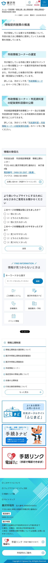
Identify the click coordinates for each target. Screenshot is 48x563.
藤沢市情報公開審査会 (15, 361)
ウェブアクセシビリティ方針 (15, 488)
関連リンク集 (9, 494)
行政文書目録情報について (16, 386)
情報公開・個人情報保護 (24, 9)
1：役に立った (14, 213)
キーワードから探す (15, 275)
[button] (29, 3)
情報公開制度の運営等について (18, 349)
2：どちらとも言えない (18, 217)
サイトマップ (9, 499)
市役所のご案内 (24, 552)
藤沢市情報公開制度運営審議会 (18, 355)
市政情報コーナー (13, 368)
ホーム (4, 9)
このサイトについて (12, 482)
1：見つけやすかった (17, 234)
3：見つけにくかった (17, 242)
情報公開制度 (39, 9)
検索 (38, 281)
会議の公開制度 (12, 380)
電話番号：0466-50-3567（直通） (19, 172)
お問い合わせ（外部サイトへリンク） (22, 181)
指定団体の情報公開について (17, 374)
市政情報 (11, 9)
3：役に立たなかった (17, 221)
